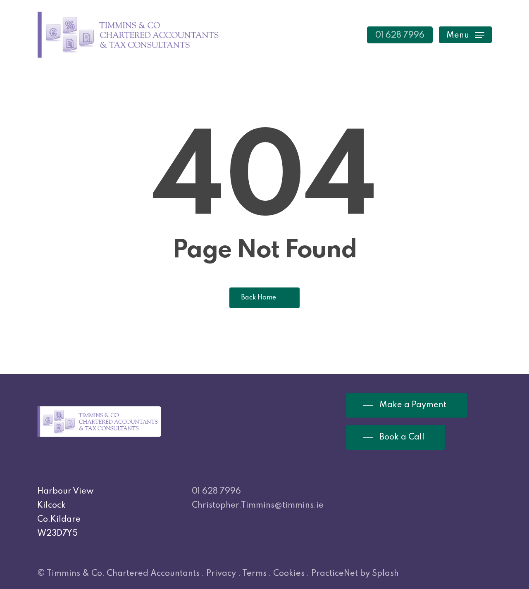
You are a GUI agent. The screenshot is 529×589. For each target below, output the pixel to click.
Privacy (221, 574)
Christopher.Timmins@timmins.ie (258, 505)
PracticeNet (334, 574)
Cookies (289, 574)
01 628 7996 (216, 491)
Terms (254, 574)
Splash (385, 574)
